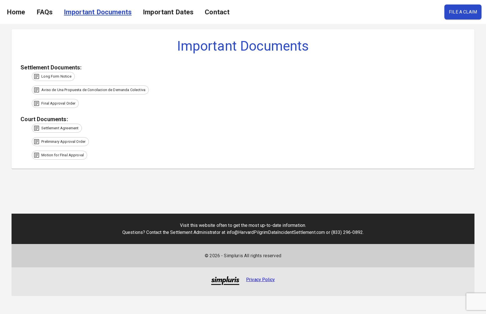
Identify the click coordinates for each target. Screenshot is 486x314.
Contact (217, 12)
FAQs (45, 12)
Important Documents (98, 12)
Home (16, 12)
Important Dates (168, 12)
